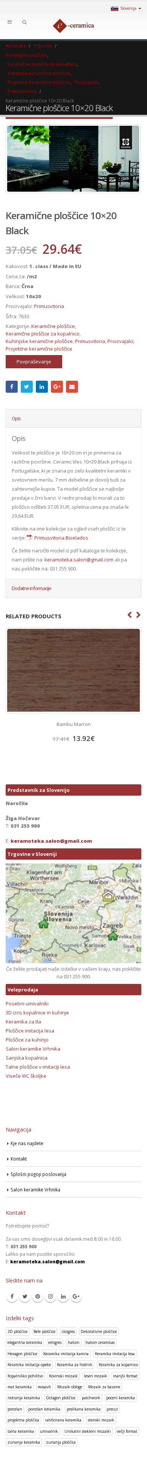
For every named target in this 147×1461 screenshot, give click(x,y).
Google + (57, 387)
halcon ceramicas (100, 1342)
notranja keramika (24, 1397)
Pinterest (37, 1296)
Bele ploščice (44, 1331)
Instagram (50, 1296)
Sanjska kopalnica (26, 1057)
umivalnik (49, 1431)
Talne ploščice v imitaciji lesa (38, 1066)
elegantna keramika (25, 1342)
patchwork (91, 1397)
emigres (54, 1342)
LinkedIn (42, 387)
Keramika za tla (23, 1021)
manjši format (125, 1376)
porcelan (15, 1409)
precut (112, 1409)
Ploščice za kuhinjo (27, 1039)
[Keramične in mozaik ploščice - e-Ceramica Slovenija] (73, 26)
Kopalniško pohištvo (25, 1376)
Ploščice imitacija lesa (30, 1030)
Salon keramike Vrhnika (33, 1048)
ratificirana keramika (63, 1420)
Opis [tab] (16, 418)
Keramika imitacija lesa (115, 1353)
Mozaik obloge (69, 1386)
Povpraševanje (34, 361)
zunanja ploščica (61, 1442)
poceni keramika (120, 1397)
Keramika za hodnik (74, 1364)
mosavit (44, 1386)
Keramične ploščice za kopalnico (43, 333)
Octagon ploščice (60, 1397)
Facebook (12, 387)
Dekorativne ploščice (99, 1331)
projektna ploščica (23, 1420)
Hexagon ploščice (22, 1353)
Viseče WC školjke (26, 1075)
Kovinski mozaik (63, 1376)
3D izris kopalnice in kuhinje (37, 1012)
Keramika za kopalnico (118, 1364)
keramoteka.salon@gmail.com (78, 559)
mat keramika (20, 1386)
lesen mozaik (95, 1376)
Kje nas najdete (27, 1143)
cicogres (68, 1331)
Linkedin (63, 1296)
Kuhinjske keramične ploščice (39, 341)
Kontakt (19, 1159)
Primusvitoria (49, 306)
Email (72, 387)
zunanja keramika (24, 1442)
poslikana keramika (84, 1409)
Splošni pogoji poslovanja (38, 1174)
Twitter (27, 387)
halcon (74, 1342)
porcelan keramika (44, 1409)
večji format (127, 1431)
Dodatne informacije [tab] (31, 588)
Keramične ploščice (53, 326)
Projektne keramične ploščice (39, 348)
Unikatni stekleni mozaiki (87, 1431)
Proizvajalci (120, 341)
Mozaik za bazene (104, 1386)
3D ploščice (18, 1331)
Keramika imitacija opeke (29, 1364)
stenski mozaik (101, 1420)
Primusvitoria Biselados (61, 537)
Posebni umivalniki (27, 1003)
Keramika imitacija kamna (66, 1353)
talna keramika (21, 1431)
